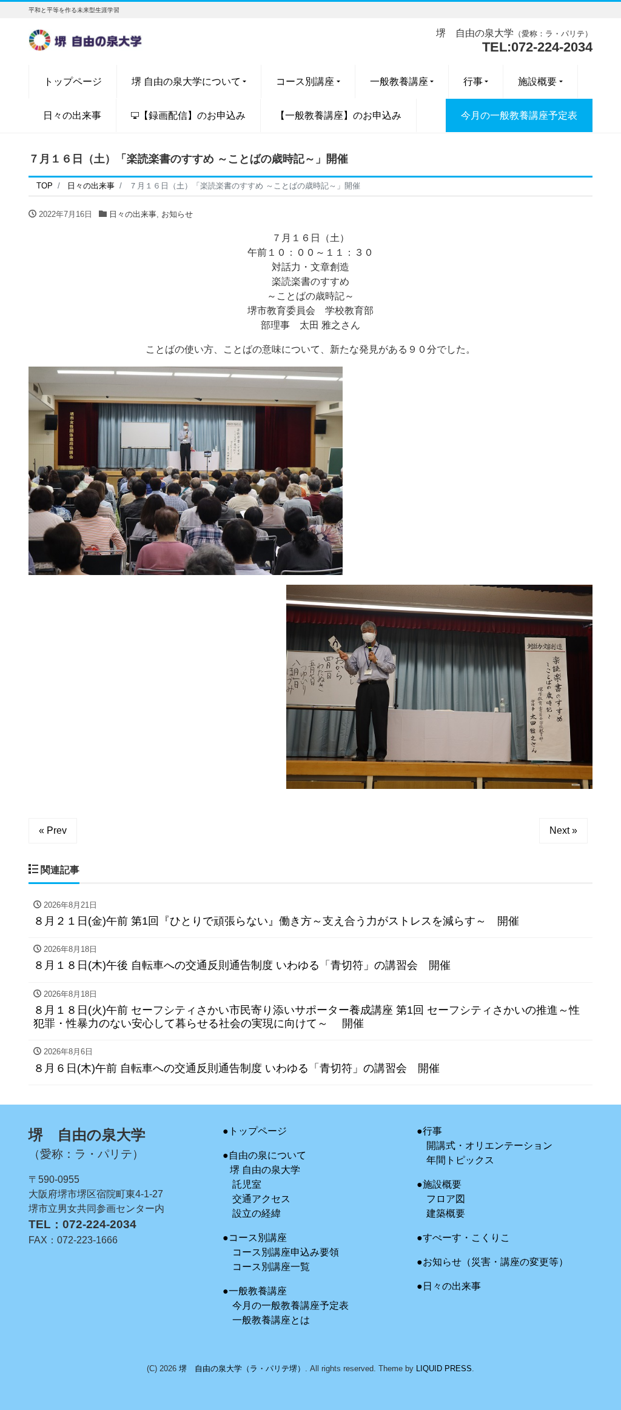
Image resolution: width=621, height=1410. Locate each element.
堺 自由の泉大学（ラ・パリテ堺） (242, 1368)
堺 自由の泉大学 (265, 1170)
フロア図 (445, 1199)
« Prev (53, 830)
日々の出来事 (132, 214)
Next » (563, 830)
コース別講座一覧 (271, 1267)
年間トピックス (460, 1160)
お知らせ (177, 214)
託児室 (246, 1184)
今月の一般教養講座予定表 (290, 1305)
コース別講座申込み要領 (285, 1252)
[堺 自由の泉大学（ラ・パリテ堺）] (86, 38)
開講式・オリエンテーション (489, 1145)
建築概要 (445, 1213)
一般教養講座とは (271, 1320)
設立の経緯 (256, 1213)
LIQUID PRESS (444, 1368)
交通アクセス (261, 1199)
